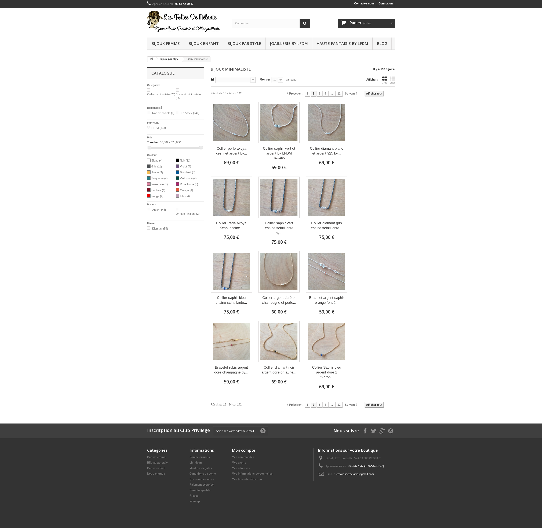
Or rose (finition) (187, 213)
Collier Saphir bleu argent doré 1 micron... (326, 372)
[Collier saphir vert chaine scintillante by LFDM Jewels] (278, 197)
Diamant (160, 228)
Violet (185, 166)
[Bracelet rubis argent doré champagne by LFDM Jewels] (231, 341)
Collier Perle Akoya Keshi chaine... (231, 225)
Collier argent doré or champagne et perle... (279, 300)
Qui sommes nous (201, 479)
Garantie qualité (199, 490)
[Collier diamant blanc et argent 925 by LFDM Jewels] (326, 122)
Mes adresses (241, 468)
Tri (212, 79)
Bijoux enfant (203, 43)
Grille (384, 82)
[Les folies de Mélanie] (186, 21)
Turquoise (159, 178)
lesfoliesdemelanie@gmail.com (355, 474)
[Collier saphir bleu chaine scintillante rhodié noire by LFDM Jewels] (231, 271)
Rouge (157, 196)
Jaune (157, 172)
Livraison (195, 462)
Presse (193, 495)
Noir (185, 160)
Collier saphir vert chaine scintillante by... (279, 228)
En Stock (190, 113)
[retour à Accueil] (152, 59)
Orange (186, 190)
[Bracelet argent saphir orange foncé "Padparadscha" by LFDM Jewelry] (326, 271)
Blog (382, 43)
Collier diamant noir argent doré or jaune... (278, 369)
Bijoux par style (244, 43)
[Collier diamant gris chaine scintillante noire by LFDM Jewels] (326, 197)
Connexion (386, 3)
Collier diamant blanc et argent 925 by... (326, 150)
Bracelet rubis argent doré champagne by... (231, 369)
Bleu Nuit (187, 172)
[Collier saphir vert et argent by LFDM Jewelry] (278, 122)
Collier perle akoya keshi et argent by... (231, 150)
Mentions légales (200, 468)
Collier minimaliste (161, 94)
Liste (392, 82)
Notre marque (156, 473)
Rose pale (159, 184)
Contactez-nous (364, 3)
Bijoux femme (165, 43)
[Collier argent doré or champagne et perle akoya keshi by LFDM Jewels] (278, 271)
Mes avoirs (239, 462)
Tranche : (153, 142)
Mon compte (243, 450)
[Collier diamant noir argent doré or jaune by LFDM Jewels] (278, 341)
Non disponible (163, 113)
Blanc (156, 160)
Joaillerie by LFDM (289, 43)
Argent (159, 209)
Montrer (265, 79)
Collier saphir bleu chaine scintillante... (231, 300)
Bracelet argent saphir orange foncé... (326, 300)
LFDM (158, 128)
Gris (156, 166)
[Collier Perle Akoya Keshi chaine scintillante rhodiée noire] (231, 197)
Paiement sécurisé (201, 484)
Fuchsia (158, 190)
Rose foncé (189, 184)
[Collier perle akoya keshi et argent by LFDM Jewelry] (231, 122)
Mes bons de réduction (247, 479)
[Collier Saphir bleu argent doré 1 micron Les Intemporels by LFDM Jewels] (326, 341)
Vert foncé (188, 178)
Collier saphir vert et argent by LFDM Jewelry (279, 153)
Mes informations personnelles (252, 473)
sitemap (194, 501)
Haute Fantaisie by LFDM (342, 43)
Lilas (185, 196)
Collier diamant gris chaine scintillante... (326, 225)
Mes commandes (243, 457)
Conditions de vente (202, 473)
